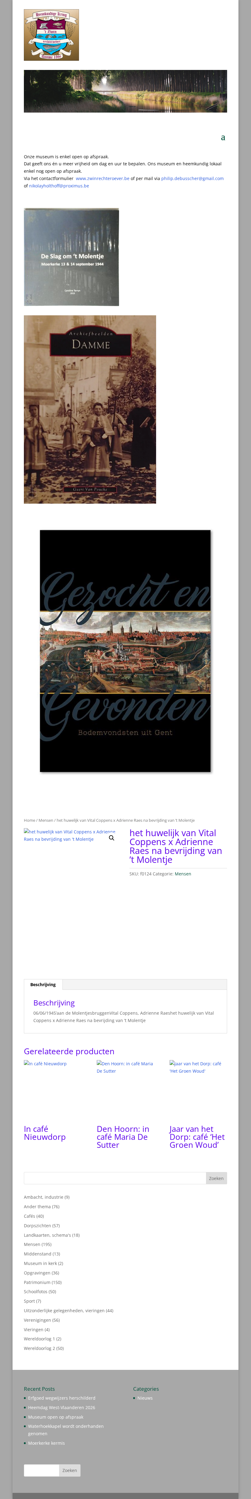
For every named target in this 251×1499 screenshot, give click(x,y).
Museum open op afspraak (55, 1417)
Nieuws (145, 1398)
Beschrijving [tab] (43, 984)
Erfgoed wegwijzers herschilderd (62, 1398)
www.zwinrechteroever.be (115, 178)
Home (29, 820)
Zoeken (216, 1178)
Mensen (46, 820)
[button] (111, 838)
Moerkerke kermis (46, 1443)
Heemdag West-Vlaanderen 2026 (61, 1407)
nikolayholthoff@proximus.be (59, 186)
